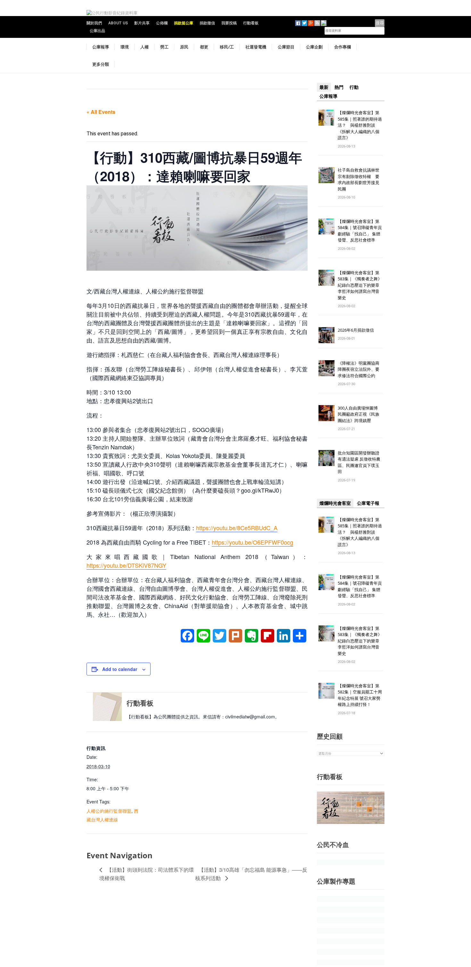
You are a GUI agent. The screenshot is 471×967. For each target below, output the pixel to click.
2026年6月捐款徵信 (356, 330)
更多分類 (100, 64)
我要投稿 (229, 23)
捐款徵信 (207, 23)
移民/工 (227, 47)
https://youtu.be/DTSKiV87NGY (126, 565)
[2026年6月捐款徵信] (326, 334)
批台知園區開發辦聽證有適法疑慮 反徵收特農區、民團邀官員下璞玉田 (359, 462)
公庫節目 (286, 47)
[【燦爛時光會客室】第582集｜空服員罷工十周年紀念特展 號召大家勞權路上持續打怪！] (326, 690)
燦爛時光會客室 (335, 503)
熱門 (339, 87)
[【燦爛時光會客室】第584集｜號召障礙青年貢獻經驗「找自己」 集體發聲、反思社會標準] (326, 226)
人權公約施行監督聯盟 (109, 811)
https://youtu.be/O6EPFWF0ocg (252, 542)
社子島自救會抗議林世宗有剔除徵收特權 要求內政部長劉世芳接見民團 (358, 179)
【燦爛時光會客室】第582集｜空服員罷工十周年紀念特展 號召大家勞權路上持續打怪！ (360, 695)
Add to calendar (119, 669)
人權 (144, 47)
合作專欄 (342, 47)
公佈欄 (162, 23)
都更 (204, 47)
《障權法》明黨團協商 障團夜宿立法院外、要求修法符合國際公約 (361, 369)
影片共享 (142, 23)
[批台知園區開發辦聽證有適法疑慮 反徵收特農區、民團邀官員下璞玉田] (326, 457)
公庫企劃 (314, 47)
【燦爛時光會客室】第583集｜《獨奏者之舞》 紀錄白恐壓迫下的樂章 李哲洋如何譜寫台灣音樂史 (360, 285)
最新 (323, 87)
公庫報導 (100, 47)
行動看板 (251, 23)
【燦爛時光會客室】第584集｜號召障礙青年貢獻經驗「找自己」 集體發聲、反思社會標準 (360, 230)
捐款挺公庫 (183, 23)
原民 (184, 47)
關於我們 (94, 23)
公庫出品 (97, 31)
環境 (124, 47)
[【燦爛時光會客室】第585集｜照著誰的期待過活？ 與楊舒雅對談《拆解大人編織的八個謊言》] (326, 117)
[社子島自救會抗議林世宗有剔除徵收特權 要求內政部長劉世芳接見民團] (326, 175)
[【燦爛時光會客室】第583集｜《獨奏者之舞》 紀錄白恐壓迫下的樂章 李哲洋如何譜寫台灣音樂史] (326, 277)
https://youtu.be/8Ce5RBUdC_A (236, 527)
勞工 (164, 47)
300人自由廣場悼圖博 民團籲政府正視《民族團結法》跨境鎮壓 (360, 414)
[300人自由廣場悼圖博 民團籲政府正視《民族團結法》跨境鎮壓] (326, 412)
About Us (118, 23)
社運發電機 (255, 47)
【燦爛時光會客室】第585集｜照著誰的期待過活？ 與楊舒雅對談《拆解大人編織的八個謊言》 (360, 125)
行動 (354, 87)
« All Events (101, 111)
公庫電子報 (368, 503)
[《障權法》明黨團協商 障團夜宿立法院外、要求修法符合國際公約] (326, 367)
